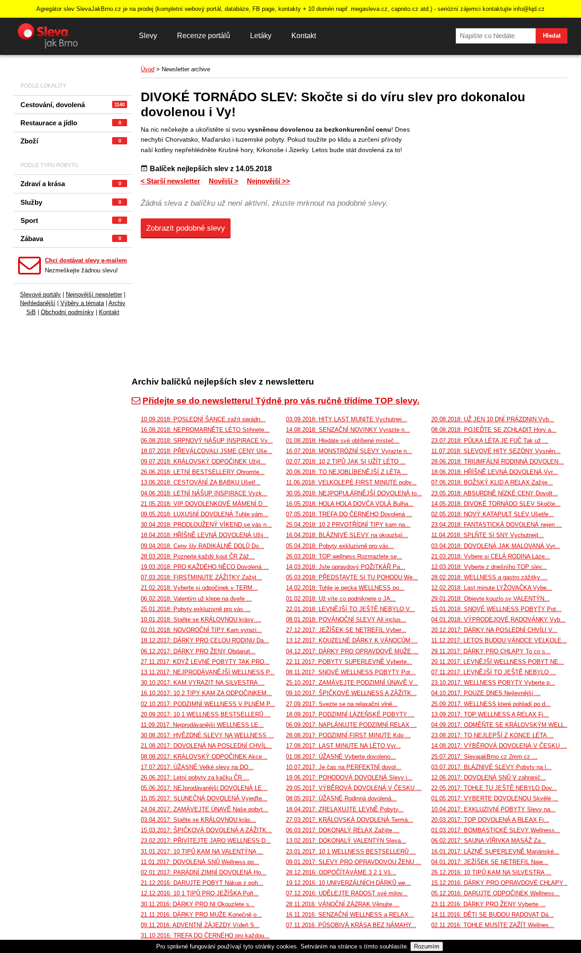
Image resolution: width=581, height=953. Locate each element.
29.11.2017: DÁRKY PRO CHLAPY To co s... (491, 651)
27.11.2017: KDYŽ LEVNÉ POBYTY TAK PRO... (205, 661)
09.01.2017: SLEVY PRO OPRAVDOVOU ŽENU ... (353, 862)
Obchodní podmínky (67, 312)
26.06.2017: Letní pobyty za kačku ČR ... (195, 777)
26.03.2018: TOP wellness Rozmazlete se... (344, 556)
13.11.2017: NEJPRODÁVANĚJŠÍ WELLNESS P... (208, 672)
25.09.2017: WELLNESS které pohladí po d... (491, 704)
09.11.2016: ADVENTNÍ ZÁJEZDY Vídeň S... (200, 925)
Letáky (260, 36)
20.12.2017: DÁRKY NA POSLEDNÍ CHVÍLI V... (494, 630)
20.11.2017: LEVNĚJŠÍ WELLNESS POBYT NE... (497, 661)
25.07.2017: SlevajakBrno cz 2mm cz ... (484, 756)
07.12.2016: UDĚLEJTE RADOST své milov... (347, 893)
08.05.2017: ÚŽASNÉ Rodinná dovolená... (341, 798)
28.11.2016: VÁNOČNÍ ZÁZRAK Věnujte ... (342, 904)
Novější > (223, 181)
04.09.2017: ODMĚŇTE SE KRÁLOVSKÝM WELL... (500, 724)
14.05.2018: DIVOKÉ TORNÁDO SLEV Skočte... (496, 503)
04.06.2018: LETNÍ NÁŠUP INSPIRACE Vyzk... (204, 493)
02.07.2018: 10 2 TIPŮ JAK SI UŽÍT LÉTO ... (346, 461)
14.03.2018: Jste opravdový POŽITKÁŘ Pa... (345, 566)
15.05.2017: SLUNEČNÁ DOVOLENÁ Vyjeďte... (204, 798)
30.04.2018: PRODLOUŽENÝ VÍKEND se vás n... (206, 524)
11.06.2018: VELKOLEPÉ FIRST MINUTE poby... (351, 482)
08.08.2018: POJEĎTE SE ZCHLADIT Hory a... (493, 429)
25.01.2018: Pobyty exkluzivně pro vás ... (196, 609)
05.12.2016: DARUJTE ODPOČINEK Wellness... (495, 893)
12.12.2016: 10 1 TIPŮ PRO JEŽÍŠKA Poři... (200, 893)
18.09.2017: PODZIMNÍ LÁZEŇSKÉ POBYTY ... (350, 714)
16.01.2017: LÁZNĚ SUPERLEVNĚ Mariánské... (495, 851)
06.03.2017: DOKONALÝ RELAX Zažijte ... (342, 830)
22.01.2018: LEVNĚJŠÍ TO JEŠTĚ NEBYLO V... (350, 609)
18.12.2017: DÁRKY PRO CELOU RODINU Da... (205, 640)
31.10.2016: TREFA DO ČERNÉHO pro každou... (205, 935)
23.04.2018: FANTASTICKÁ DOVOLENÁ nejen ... (496, 524)
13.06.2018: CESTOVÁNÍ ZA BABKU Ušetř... (201, 482)
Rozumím (426, 946)
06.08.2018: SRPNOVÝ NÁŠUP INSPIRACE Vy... (207, 440)
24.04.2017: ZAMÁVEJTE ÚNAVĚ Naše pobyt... (204, 809)
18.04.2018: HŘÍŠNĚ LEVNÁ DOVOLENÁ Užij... (205, 535)
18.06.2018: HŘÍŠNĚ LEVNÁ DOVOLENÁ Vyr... (494, 472)
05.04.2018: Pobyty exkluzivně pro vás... (340, 546)
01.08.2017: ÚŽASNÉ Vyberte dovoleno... (341, 756)
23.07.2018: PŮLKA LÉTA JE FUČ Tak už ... (489, 440)
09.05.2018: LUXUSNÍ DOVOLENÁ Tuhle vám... (204, 514)
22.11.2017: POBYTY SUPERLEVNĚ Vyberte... (349, 661)
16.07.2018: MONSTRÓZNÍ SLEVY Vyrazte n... (349, 451)
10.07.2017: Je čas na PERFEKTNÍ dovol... (343, 767)
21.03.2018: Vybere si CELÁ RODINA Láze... (490, 556)
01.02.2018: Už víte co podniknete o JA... (341, 598)
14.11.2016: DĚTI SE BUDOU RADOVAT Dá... (492, 914)
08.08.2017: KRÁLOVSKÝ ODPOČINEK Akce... (204, 756)
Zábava (70, 238)
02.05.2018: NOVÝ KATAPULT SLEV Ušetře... (492, 514)
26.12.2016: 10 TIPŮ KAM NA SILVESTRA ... (491, 872)
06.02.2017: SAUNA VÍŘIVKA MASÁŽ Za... (488, 840)
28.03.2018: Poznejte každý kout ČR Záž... (198, 556)
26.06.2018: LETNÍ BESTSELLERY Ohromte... (203, 472)
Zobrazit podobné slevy (185, 228)
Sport (70, 220)
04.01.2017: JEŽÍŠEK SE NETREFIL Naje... (489, 862)
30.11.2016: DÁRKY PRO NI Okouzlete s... (198, 904)
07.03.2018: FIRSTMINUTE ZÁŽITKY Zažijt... (201, 577)
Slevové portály (40, 294)
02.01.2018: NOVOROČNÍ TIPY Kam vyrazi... (201, 630)
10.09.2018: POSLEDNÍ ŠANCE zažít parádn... (203, 419)
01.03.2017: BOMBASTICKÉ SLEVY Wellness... (495, 830)
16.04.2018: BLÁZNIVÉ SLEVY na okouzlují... (347, 535)
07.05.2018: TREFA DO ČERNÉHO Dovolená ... (349, 514)
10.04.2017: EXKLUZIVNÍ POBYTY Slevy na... (493, 809)
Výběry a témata (82, 303)
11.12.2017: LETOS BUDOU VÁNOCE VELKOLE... (499, 640)
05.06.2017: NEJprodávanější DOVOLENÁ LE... (204, 788)
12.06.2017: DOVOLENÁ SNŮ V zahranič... (488, 777)
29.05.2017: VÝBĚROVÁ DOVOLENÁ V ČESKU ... (354, 788)
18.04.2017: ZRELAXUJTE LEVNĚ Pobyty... (345, 809)
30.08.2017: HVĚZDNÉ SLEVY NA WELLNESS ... (207, 735)
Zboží (70, 141)
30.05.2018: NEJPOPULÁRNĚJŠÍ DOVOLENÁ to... (354, 493)
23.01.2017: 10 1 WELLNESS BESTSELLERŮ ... (351, 851)
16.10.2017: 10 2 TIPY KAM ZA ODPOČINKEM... (206, 693)
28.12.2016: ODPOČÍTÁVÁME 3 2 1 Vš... (341, 872)
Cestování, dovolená (72, 105)
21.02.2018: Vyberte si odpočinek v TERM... (199, 587)
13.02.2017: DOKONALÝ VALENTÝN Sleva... (346, 840)
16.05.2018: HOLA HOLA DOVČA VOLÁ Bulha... (350, 503)
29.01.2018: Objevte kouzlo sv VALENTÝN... (490, 598)
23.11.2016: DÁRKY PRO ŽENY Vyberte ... (488, 904)
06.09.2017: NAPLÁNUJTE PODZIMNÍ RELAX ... (351, 724)
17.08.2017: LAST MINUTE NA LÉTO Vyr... (343, 745)
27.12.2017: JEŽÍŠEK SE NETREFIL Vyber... (346, 630)
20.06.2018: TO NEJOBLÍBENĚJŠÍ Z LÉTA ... (347, 472)
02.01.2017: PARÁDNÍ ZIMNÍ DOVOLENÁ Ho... (203, 872)
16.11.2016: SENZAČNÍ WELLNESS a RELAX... (350, 914)
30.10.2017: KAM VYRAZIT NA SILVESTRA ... (203, 682)
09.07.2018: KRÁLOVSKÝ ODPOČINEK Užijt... (203, 461)
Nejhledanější (37, 303)
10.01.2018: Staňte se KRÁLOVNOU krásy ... (201, 619)
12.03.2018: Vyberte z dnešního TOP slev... (489, 566)
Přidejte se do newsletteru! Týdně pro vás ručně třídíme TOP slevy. (281, 400)
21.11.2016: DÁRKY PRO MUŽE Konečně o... (201, 914)
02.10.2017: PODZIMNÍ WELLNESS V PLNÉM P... (208, 704)
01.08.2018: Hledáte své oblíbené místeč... (342, 440)
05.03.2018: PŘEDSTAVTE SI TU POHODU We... (352, 577)
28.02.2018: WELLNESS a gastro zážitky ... (489, 577)
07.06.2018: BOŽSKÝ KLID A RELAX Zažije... (492, 482)
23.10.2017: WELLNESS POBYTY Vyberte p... (493, 682)
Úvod (147, 69)
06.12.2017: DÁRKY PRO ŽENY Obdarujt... (198, 651)
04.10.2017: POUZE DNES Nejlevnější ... (486, 693)
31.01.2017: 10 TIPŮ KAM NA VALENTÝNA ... (202, 851)
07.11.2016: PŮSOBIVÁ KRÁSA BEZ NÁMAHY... (351, 925)
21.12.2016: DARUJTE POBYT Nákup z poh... (202, 882)
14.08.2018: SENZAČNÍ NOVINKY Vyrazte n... (348, 429)
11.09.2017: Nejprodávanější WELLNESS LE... (202, 724)
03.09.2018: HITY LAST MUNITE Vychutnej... (346, 419)
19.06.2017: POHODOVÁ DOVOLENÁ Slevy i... (349, 777)
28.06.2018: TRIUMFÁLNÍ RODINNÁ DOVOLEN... (497, 461)
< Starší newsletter (170, 181)
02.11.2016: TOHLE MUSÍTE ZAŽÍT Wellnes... (492, 925)
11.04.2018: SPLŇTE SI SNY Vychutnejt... (487, 535)
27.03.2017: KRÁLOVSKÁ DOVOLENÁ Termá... (349, 819)
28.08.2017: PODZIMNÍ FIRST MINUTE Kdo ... (348, 735)
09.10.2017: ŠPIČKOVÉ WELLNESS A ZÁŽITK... (351, 693)
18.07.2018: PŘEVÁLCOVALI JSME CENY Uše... (206, 451)
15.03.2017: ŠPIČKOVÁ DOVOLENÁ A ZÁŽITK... (206, 830)
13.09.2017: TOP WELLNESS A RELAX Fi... (490, 714)
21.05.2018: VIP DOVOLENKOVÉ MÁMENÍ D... (204, 503)
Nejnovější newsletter (94, 294)
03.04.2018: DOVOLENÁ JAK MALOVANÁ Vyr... (495, 546)
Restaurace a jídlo (70, 123)
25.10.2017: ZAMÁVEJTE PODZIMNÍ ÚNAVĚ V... (352, 682)
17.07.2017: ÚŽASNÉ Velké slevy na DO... (197, 767)
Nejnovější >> (268, 181)
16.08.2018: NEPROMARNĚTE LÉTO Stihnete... (205, 429)
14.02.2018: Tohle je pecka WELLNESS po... (345, 587)
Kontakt (303, 36)
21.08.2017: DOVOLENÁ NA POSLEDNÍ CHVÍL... (206, 745)
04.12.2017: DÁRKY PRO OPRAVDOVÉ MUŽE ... (352, 651)
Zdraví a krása (70, 184)
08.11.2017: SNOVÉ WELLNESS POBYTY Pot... (351, 672)
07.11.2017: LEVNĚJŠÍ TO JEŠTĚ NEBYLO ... (493, 672)
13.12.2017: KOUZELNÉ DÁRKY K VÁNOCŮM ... (352, 640)
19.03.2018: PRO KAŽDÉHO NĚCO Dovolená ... (205, 566)
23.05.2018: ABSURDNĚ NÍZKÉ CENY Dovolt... (494, 493)
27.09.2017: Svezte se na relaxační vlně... (342, 704)
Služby (70, 202)
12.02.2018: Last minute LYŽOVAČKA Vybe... (491, 587)
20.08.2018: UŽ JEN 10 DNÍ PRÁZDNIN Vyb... (492, 419)
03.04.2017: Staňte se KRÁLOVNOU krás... (198, 819)
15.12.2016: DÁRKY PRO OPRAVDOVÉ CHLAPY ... (501, 882)
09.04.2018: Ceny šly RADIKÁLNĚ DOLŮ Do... (202, 546)
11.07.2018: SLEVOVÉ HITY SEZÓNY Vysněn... (496, 451)
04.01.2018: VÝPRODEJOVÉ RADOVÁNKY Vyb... (498, 619)
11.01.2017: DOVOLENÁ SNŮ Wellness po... (200, 862)
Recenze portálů (203, 36)
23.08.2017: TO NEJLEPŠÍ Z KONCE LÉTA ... (492, 735)
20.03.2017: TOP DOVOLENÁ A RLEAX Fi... (490, 819)
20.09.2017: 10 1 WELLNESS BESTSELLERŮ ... (206, 714)
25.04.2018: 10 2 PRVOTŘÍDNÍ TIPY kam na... (348, 524)
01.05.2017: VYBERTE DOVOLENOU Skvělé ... (494, 798)
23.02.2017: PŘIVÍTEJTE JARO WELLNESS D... (206, 840)
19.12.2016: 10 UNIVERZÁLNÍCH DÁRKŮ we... (348, 882)
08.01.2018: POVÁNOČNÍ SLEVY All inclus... (346, 619)
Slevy (148, 36)
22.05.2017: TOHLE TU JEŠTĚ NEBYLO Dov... (494, 788)
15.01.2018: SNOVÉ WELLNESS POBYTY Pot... (496, 609)
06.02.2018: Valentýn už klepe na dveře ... (196, 598)
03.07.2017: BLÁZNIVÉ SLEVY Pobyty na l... (491, 767)
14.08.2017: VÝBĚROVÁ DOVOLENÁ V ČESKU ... (499, 745)
